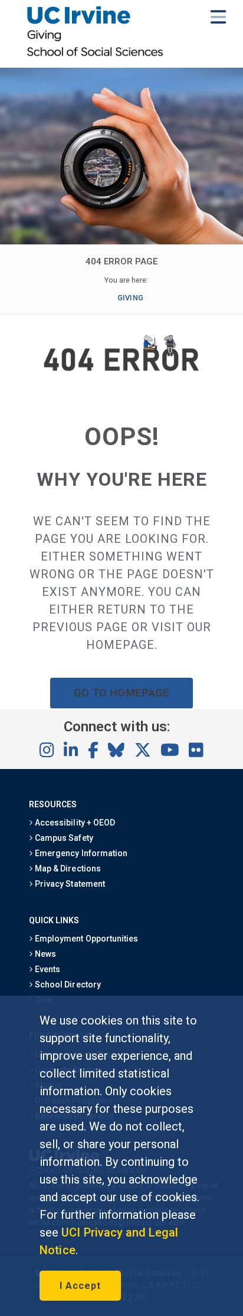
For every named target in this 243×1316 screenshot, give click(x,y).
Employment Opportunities (85, 938)
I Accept (80, 1285)
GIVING (130, 297)
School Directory (66, 984)
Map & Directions (66, 868)
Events (46, 969)
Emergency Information (80, 853)
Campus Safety (63, 838)
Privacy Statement (69, 884)
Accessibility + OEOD (74, 822)
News (44, 954)
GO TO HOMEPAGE (121, 693)
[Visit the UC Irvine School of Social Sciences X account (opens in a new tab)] (142, 750)
